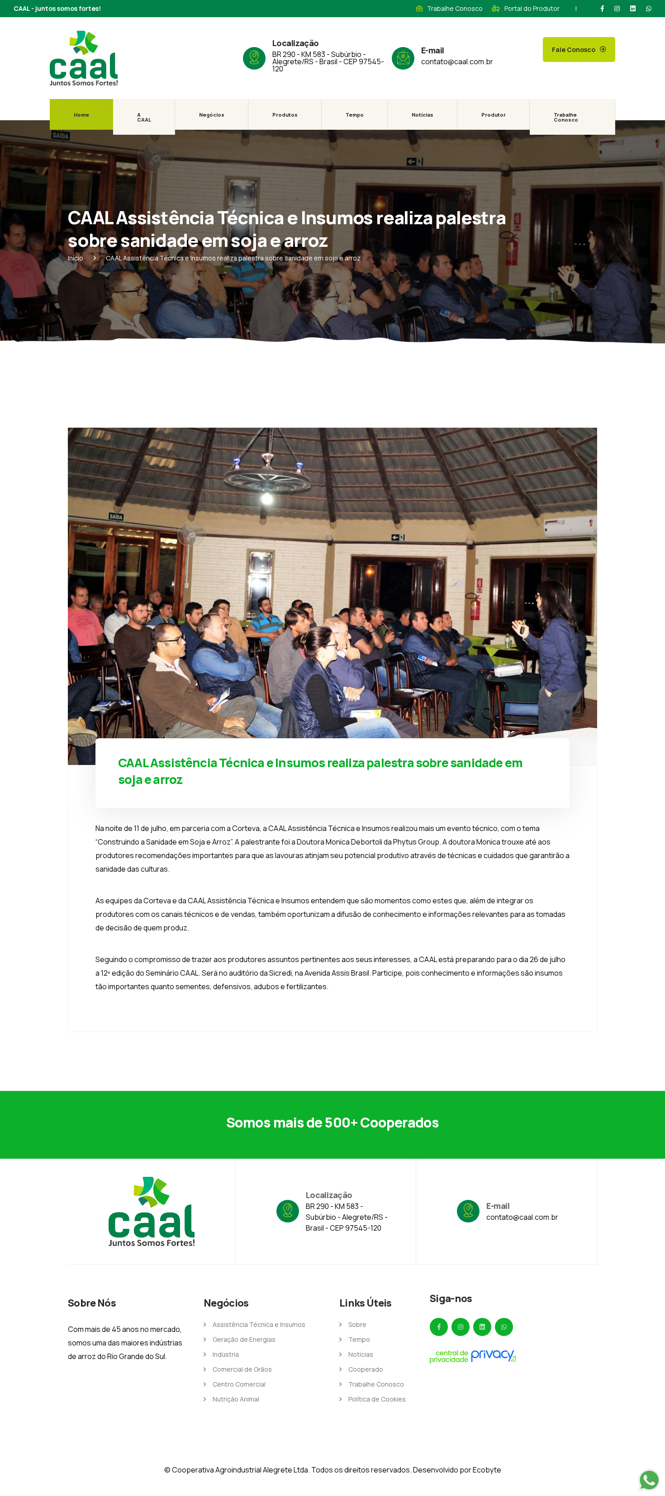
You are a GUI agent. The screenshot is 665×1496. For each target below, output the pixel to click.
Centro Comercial (239, 1384)
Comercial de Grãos (242, 1369)
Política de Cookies (377, 1399)
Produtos (285, 114)
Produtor (493, 114)
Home (81, 114)
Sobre (357, 1324)
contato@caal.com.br (457, 61)
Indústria (226, 1354)
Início (75, 258)
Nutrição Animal (236, 1399)
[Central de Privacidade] (473, 1357)
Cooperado (365, 1369)
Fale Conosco (573, 49)
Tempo (355, 114)
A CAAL (144, 117)
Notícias (422, 114)
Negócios (211, 114)
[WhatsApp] (648, 8)
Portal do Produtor (532, 8)
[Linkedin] (633, 8)
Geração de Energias (244, 1339)
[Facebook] (602, 8)
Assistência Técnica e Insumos (259, 1324)
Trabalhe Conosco (455, 8)
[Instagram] (617, 8)
